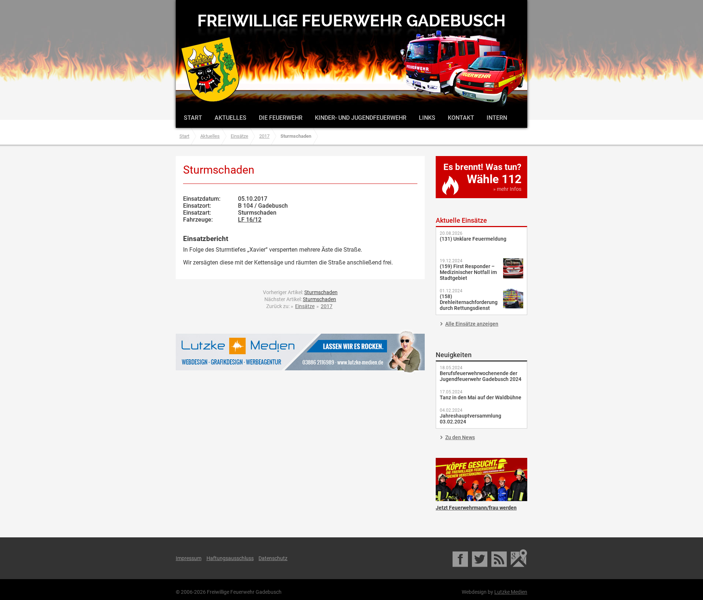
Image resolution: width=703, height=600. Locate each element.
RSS (499, 558)
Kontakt (461, 117)
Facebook (461, 558)
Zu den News (460, 437)
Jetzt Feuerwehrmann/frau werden (481, 479)
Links (427, 117)
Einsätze (239, 136)
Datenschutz (272, 558)
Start (193, 117)
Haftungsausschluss (230, 558)
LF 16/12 (249, 219)
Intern (497, 117)
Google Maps (519, 558)
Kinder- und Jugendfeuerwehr (360, 117)
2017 (264, 136)
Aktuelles (230, 117)
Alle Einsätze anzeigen (471, 324)
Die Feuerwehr (280, 117)
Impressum (188, 558)
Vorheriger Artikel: (300, 292)
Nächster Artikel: (300, 299)
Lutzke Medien (300, 351)
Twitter (480, 558)
